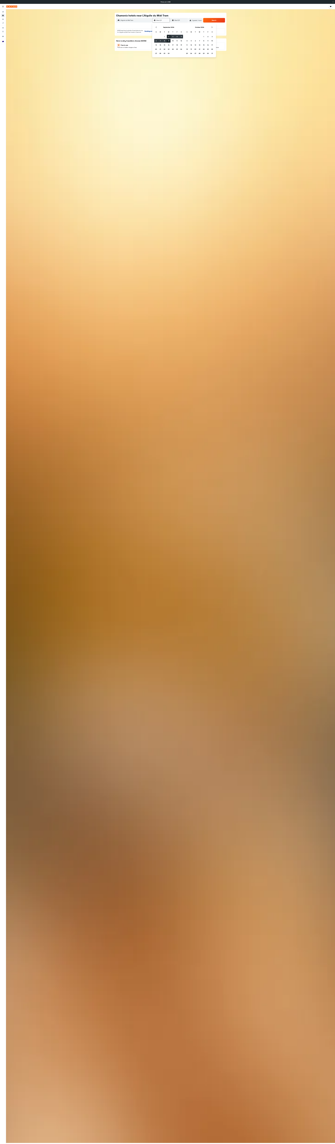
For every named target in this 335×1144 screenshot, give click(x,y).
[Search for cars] (3, 19)
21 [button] (160, 49)
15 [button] (164, 45)
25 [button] (177, 49)
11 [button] (177, 41)
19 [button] (181, 45)
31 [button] (212, 53)
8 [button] (164, 41)
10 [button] (173, 41)
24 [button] (173, 49)
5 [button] (181, 36)
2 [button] (168, 36)
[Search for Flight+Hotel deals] (3, 23)
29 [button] (164, 53)
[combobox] (135, 20)
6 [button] (156, 41)
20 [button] (156, 49)
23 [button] (168, 49)
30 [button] (169, 53)
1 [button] (164, 36)
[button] (333, 2)
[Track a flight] (3, 31)
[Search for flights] (3, 12)
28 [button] (160, 53)
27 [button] (156, 53)
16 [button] (168, 45)
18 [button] (177, 45)
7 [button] (160, 41)
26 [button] (181, 49)
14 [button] (160, 45)
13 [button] (156, 45)
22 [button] (164, 49)
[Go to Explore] (3, 28)
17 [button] (172, 45)
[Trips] (3, 36)
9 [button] (168, 41)
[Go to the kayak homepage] (11, 7)
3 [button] (172, 36)
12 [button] (181, 41)
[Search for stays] (3, 15)
